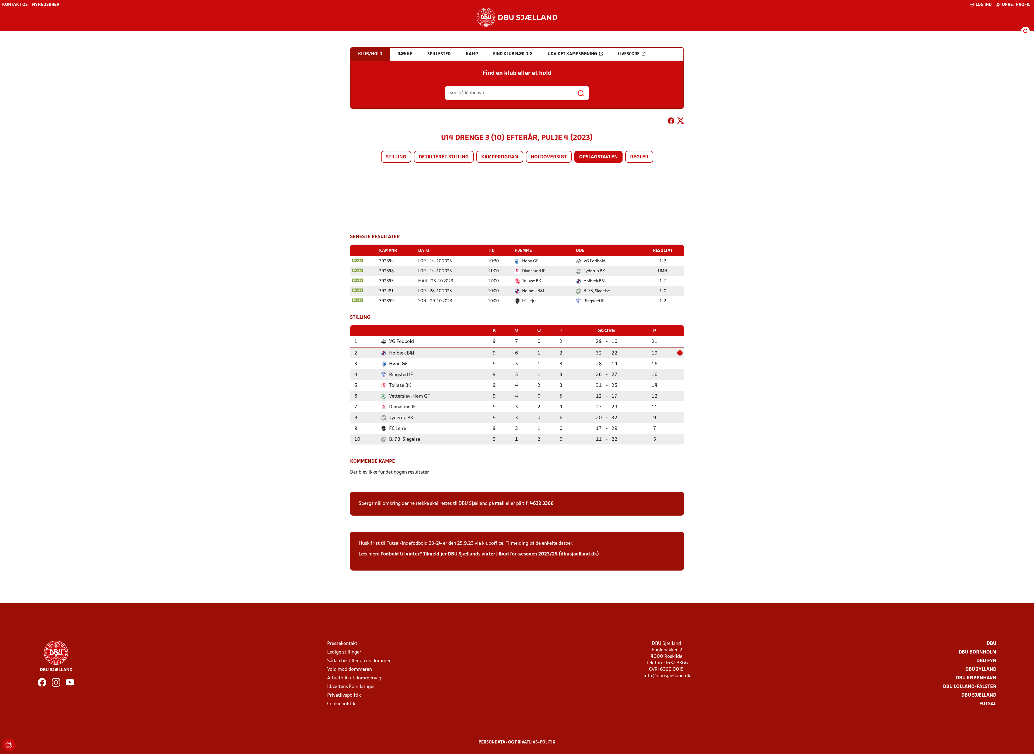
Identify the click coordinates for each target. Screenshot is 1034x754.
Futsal (987, 704)
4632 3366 (542, 503)
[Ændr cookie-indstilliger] (9, 744)
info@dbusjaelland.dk (667, 676)
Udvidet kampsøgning (572, 54)
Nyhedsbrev (45, 5)
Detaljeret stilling (444, 157)
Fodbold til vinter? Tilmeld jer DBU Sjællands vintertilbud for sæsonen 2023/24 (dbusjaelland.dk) (489, 554)
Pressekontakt (342, 643)
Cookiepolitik (341, 704)
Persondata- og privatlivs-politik (517, 742)
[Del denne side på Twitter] (680, 121)
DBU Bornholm (977, 652)
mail (500, 503)
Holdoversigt (549, 157)
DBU (991, 643)
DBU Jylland (980, 669)
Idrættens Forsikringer (351, 686)
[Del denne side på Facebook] (671, 121)
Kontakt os (15, 5)
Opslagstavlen (598, 157)
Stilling (396, 157)
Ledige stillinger (344, 652)
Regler (639, 157)
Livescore (629, 54)
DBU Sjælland (978, 695)
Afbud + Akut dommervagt (355, 678)
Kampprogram (499, 157)
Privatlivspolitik (344, 695)
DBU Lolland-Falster (969, 686)
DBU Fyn (986, 661)
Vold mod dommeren (349, 669)
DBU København (976, 678)
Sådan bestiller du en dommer (359, 661)
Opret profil (1016, 5)
